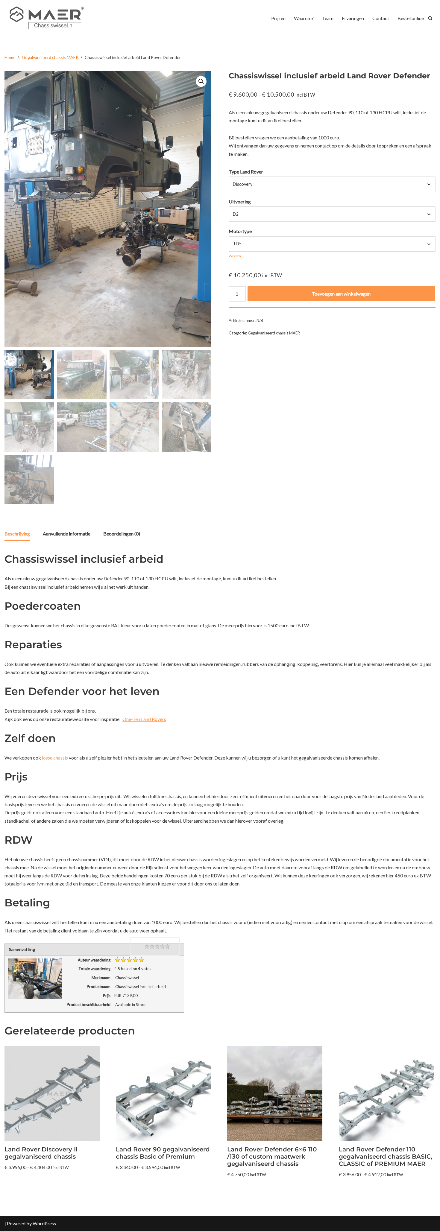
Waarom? (304, 18)
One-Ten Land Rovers (144, 719)
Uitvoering (240, 201)
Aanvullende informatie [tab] (66, 533)
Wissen (235, 256)
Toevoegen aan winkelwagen (341, 293)
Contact (380, 18)
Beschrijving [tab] (17, 533)
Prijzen (278, 18)
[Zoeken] (430, 18)
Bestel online (410, 18)
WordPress (44, 1223)
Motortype (240, 231)
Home (10, 57)
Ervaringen (353, 18)
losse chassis (54, 757)
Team (327, 18)
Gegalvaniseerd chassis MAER (50, 57)
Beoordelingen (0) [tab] (121, 533)
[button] (201, 81)
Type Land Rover (246, 171)
